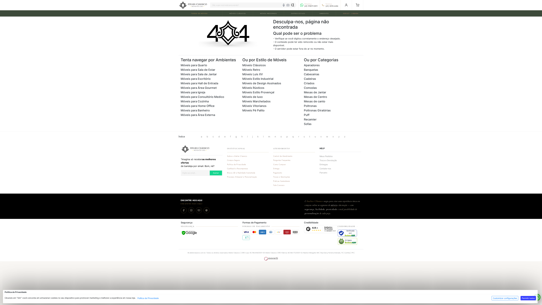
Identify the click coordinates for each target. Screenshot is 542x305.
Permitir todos (528, 298)
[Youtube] (199, 210)
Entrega (276, 168)
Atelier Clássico (315, 201)
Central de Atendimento (282, 156)
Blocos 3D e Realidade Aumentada (241, 173)
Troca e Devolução (328, 160)
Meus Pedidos (326, 156)
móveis (334, 205)
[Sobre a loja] (195, 148)
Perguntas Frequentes (281, 160)
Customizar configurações (505, 298)
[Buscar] (292, 5)
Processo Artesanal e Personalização (242, 177)
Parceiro (323, 172)
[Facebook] (184, 210)
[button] (357, 5)
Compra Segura (233, 160)
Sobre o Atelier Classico (237, 156)
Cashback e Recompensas (237, 168)
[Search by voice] (284, 5)
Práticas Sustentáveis (281, 181)
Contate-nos (325, 168)
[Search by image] (288, 5)
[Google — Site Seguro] (189, 233)
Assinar (216, 173)
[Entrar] (346, 5)
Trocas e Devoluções (281, 177)
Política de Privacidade (148, 298)
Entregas (324, 164)
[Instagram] (191, 210)
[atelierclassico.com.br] (193, 5)
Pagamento (277, 173)
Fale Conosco (279, 185)
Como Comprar (279, 164)
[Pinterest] (206, 210)
